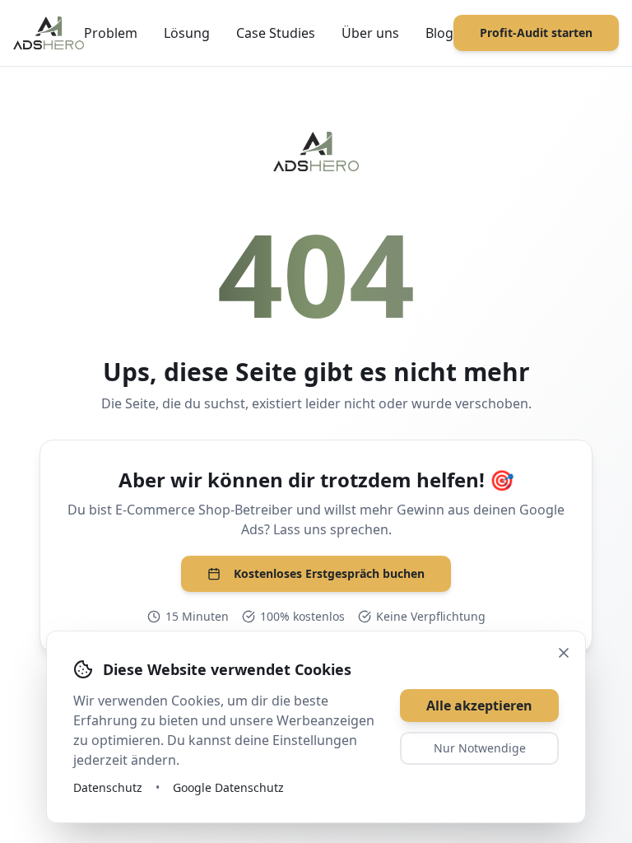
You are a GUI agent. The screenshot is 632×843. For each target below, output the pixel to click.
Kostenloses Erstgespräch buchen (329, 573)
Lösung (187, 33)
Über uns (370, 33)
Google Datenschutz (228, 787)
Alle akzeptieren (479, 705)
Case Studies (275, 33)
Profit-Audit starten (536, 32)
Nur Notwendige (480, 748)
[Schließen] (563, 653)
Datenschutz (107, 787)
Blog (439, 33)
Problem (110, 33)
